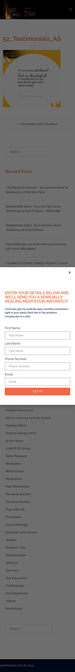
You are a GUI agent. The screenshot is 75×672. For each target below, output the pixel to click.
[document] (37, 336)
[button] (69, 272)
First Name (12, 328)
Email (9, 374)
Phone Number (16, 359)
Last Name (12, 343)
